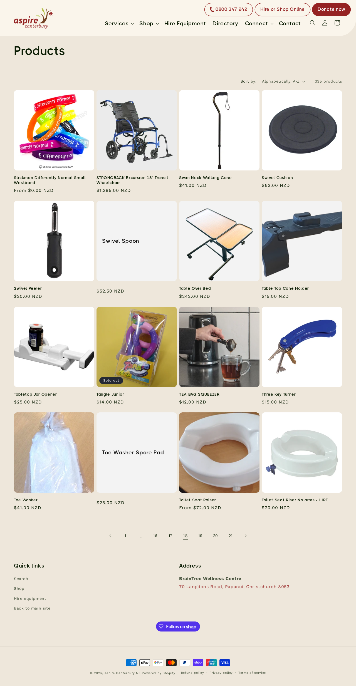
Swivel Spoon (120, 241)
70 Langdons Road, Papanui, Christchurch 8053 (234, 586)
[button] (119, 24)
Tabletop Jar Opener (35, 394)
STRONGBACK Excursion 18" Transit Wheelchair (133, 180)
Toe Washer (26, 500)
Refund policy (192, 673)
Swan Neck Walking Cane (205, 177)
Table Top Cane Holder (285, 288)
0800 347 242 (231, 9)
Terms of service (252, 673)
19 (200, 535)
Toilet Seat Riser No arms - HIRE (295, 500)
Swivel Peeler (28, 288)
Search (21, 579)
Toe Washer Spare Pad (133, 452)
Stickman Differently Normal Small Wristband (50, 180)
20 (215, 535)
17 (170, 535)
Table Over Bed (195, 288)
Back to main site (32, 608)
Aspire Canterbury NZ (123, 673)
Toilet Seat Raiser (197, 500)
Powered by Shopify (158, 673)
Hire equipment (30, 598)
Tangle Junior (110, 394)
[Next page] (245, 536)
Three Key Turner (279, 394)
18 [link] (185, 535)
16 (155, 535)
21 (231, 535)
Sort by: (248, 81)
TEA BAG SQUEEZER (199, 394)
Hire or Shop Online (282, 9)
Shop (19, 588)
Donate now (331, 9)
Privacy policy (221, 673)
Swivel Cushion (277, 177)
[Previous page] (110, 536)
